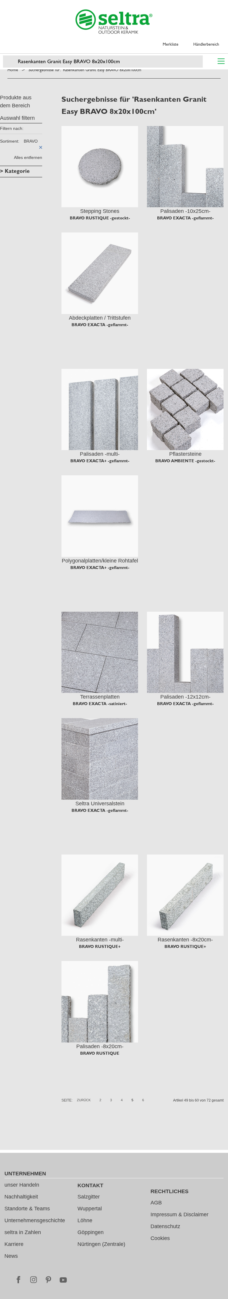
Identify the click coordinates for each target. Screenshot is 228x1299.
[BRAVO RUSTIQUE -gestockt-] (99, 166)
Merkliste (170, 44)
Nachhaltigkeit (21, 1197)
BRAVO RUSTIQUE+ (100, 946)
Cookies (160, 1238)
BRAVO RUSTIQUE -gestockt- (100, 218)
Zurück (84, 1100)
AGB (156, 1203)
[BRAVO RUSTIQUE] (99, 1001)
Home (12, 69)
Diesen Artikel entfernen (40, 147)
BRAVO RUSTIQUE (99, 1053)
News (11, 1256)
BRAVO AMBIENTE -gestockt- (185, 460)
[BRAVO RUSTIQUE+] (99, 895)
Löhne (84, 1220)
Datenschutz (165, 1226)
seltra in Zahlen (22, 1232)
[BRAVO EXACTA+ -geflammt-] (99, 409)
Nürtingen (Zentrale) (101, 1244)
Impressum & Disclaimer (179, 1214)
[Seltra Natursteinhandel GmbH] (114, 21)
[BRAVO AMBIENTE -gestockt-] (185, 409)
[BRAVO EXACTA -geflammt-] (185, 166)
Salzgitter (88, 1197)
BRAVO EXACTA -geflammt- (185, 218)
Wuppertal (89, 1209)
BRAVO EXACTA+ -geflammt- (99, 460)
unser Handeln (21, 1185)
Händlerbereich (206, 44)
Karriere (13, 1244)
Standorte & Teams (27, 1209)
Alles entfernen (28, 157)
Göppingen (90, 1232)
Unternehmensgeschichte (34, 1220)
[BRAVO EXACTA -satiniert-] (99, 652)
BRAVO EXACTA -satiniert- (100, 703)
